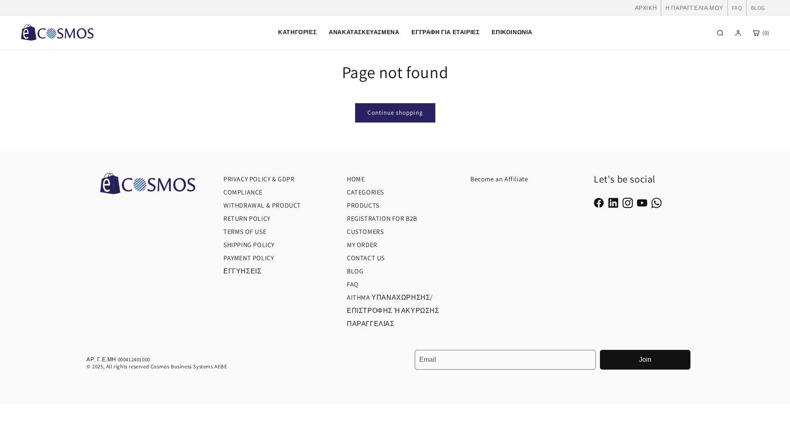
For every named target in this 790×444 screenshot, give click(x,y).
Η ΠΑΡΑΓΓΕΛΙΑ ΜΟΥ (694, 8)
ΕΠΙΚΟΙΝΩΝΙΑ (512, 32)
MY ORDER (362, 244)
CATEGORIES (365, 192)
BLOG (758, 8)
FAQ (737, 8)
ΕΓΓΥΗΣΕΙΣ (242, 271)
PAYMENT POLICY (248, 258)
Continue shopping (395, 112)
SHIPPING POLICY (248, 244)
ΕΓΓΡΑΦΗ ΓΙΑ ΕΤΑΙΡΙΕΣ (445, 32)
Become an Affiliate (499, 179)
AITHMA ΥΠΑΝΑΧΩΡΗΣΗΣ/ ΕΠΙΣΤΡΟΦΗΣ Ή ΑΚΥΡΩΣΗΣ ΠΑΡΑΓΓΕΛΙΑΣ (393, 310)
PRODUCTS (363, 205)
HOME (356, 179)
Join (645, 359)
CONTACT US (366, 258)
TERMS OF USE (244, 231)
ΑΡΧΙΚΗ (646, 8)
